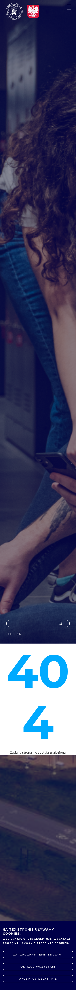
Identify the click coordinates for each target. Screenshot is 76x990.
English (19, 634)
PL (10, 634)
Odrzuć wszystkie (38, 966)
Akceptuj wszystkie (38, 978)
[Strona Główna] (14, 11)
